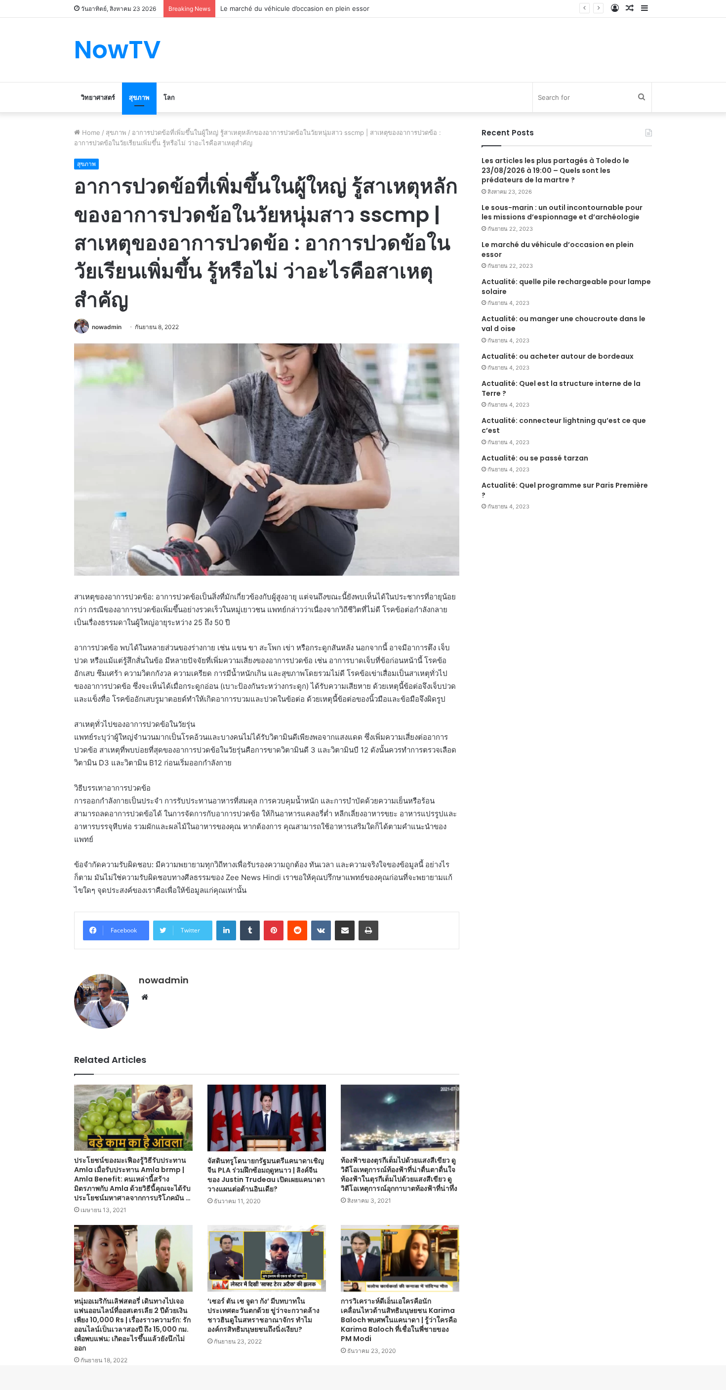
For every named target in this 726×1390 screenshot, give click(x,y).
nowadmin (106, 327)
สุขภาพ (139, 97)
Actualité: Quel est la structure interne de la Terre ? (561, 388)
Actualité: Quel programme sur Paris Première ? (565, 490)
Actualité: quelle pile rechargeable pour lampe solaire (566, 286)
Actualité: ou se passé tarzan (535, 458)
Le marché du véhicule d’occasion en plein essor (294, 8)
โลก (169, 97)
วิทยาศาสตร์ (98, 97)
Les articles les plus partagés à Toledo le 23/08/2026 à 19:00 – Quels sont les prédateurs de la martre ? (555, 170)
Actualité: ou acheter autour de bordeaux (558, 356)
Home (90, 132)
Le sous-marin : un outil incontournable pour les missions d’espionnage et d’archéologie (562, 212)
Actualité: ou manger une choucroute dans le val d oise (563, 324)
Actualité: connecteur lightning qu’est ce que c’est (564, 425)
